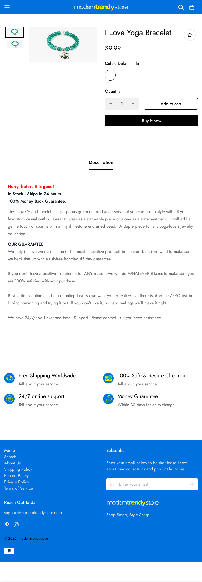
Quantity (112, 91)
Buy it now (151, 121)
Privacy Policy (16, 482)
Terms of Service (18, 488)
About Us (12, 463)
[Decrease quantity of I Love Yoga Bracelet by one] (111, 104)
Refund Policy (16, 476)
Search (10, 457)
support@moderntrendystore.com (33, 513)
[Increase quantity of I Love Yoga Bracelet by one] (133, 104)
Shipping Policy (18, 469)
